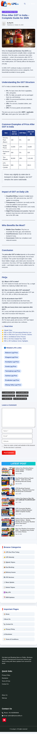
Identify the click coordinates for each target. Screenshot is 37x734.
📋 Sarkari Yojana (9, 587)
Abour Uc (4, 695)
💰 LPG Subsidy (9, 557)
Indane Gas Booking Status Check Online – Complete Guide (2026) (24, 469)
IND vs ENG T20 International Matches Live (17, 332)
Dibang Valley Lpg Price (13, 385)
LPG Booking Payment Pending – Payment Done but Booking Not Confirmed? (24, 490)
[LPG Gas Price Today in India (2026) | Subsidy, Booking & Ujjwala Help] (10, 4)
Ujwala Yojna (8, 330)
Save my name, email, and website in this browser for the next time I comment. (19, 446)
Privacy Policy (6, 675)
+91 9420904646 (14, 712)
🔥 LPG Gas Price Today (11, 552)
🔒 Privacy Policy (9, 629)
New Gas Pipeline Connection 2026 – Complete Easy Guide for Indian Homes (25, 530)
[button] (24, 3)
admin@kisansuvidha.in (15, 715)
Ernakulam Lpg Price (12, 380)
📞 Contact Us (8, 624)
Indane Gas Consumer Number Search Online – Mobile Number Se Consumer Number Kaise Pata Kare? (25, 521)
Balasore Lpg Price (11, 352)
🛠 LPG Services (9, 577)
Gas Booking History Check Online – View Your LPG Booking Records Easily (24, 479)
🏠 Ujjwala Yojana (9, 562)
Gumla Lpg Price (10, 366)
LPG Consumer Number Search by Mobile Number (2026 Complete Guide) (23, 510)
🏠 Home (6, 614)
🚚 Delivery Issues (10, 572)
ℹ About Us (7, 619)
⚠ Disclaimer (8, 634)
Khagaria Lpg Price (11, 357)
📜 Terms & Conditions (11, 639)
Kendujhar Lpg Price (12, 362)
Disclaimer (5, 678)
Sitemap (4, 698)
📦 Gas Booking (9, 567)
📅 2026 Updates (9, 597)
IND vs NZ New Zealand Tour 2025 (15, 339)
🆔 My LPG (7, 592)
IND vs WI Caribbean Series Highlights (16, 341)
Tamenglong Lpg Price (12, 371)
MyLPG (11, 23)
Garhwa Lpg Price (11, 375)
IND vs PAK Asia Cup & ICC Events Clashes (18, 334)
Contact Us (5, 684)
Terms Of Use (6, 681)
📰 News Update (9, 582)
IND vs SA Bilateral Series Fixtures (15, 336)
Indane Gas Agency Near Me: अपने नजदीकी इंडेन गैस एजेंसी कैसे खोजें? (25, 499)
